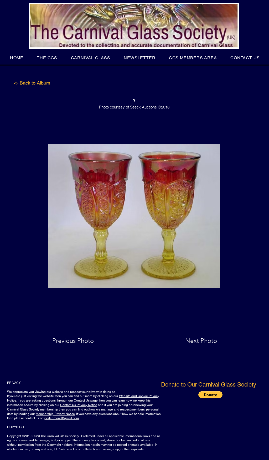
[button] (47, 58)
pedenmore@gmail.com (61, 418)
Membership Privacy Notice (55, 414)
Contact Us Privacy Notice (78, 405)
